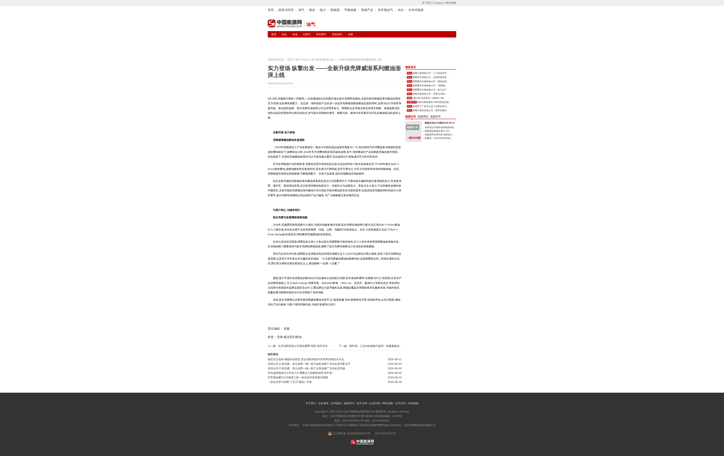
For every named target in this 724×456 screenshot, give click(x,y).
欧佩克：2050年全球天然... (438, 138)
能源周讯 (423, 116)
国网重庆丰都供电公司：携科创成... (430, 81)
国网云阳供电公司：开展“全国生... (430, 94)
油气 (301, 9)
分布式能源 (415, 9)
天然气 (307, 34)
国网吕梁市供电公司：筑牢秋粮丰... (430, 110)
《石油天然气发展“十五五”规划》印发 (290, 381)
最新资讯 (410, 67)
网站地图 (451, 2)
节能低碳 (350, 9)
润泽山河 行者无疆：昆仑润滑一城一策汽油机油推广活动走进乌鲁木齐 (309, 363)
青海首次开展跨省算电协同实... (440, 127)
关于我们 (310, 403)
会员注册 (375, 403)
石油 (295, 34)
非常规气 (321, 34)
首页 (271, 9)
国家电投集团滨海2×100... (438, 131)
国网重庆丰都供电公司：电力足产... (430, 89)
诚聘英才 (349, 403)
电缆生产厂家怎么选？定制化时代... (430, 106)
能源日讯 (410, 116)
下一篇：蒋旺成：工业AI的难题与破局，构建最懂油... (370, 345)
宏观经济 (411, 102)
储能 (409, 98)
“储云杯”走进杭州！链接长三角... (429, 98)
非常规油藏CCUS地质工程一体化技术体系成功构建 (298, 377)
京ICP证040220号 (385, 433)
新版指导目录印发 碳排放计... (439, 134)
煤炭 (312, 9)
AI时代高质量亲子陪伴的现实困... (433, 102)
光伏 (401, 9)
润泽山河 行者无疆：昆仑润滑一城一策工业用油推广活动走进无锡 (306, 368)
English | (440, 2)
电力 (323, 9)
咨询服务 (336, 403)
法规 (350, 34)
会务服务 (323, 403)
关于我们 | (428, 2)
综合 (285, 34)
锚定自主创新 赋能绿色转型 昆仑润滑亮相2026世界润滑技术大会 (306, 359)
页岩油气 (337, 34)
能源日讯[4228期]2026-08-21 (440, 123)
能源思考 (435, 116)
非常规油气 (385, 9)
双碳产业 (367, 9)
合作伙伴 (400, 403)
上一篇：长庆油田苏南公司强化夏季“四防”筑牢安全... (299, 345)
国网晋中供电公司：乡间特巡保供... (430, 77)
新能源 (335, 9)
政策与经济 (286, 9)
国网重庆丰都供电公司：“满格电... (430, 85)
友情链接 (413, 403)
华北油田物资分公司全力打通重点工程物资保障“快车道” (300, 372)
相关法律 (362, 403)
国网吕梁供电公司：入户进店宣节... (430, 73)
